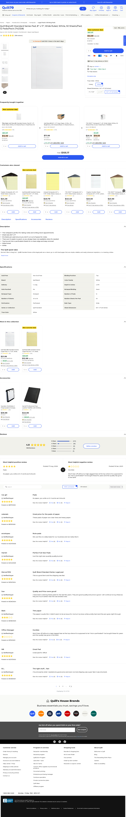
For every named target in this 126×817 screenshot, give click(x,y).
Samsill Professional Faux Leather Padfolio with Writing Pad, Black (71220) (31, 406)
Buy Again (37, 15)
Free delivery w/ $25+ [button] (8, 205)
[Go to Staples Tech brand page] (76, 714)
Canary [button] (91, 84)
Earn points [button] (119, 28)
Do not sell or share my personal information (88, 808)
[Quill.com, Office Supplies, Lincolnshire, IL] (8, 801)
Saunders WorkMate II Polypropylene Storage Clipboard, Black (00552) (8, 406)
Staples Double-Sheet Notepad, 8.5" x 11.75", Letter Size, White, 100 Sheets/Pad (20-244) (95, 192)
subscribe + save (58, 15)
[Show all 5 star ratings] (64, 441)
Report (68, 503)
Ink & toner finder (69, 754)
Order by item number (71, 760)
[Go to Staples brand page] (67, 714)
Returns (5, 754)
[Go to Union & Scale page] (85, 714)
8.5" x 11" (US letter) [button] (112, 92)
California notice (55, 808)
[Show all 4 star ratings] (64, 443)
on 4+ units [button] (10, 360)
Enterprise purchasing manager (43, 774)
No (59, 503)
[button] (82, 8)
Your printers (68, 757)
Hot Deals (30, 15)
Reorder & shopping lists (71, 751)
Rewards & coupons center (72, 763)
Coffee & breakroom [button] (101, 15)
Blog (95, 754)
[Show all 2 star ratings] (64, 448)
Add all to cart (63, 157)
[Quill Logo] (8, 7)
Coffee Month (47, 15)
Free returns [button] (93, 71)
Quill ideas (36, 783)
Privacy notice (43, 808)
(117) (74, 441)
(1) (73, 451)
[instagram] (54, 741)
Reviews (49, 219)
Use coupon (82, 729)
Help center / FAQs (9, 763)
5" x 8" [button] (100, 92)
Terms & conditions (31, 808)
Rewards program (39, 754)
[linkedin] (59, 741)
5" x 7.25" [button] (91, 92)
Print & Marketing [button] (71, 15)
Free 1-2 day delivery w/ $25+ (99, 61)
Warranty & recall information (12, 769)
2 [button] (59, 686)
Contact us (6, 775)
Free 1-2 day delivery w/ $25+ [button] (31, 207)
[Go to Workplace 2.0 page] (93, 714)
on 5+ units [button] (32, 417)
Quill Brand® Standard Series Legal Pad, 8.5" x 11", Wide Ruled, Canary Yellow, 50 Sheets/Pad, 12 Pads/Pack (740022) (31, 192)
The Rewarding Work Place (102, 757)
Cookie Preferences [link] (68, 808)
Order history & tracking (10, 751)
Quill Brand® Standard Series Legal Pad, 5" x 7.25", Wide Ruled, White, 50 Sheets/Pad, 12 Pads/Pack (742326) (10, 350)
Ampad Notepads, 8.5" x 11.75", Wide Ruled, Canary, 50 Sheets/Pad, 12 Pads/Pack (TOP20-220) (52, 192)
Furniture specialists (39, 777)
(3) (74, 446)
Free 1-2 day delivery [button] (50, 205)
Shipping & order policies (10, 766)
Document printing (39, 771)
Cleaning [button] (115, 15)
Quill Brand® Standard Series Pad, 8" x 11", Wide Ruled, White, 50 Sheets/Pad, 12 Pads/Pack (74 (18, 123)
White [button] (99, 84)
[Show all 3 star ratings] (64, 446)
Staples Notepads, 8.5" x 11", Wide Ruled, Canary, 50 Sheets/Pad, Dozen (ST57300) (9, 192)
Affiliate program (38, 786)
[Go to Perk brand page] (58, 714)
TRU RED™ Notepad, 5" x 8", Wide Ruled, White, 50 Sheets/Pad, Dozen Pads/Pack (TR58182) (102, 123)
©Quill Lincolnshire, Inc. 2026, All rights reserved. (27, 801)
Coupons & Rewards (18, 15)
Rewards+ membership (40, 751)
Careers (96, 760)
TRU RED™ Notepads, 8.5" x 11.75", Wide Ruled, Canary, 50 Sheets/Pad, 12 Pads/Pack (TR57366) (74, 192)
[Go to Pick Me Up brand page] (49, 714)
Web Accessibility (99, 763)
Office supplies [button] (86, 15)
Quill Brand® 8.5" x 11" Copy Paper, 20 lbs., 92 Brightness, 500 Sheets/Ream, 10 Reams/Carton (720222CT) (59, 124)
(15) (74, 443)
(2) (74, 448)
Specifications (21, 219)
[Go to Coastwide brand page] (41, 714)
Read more (4, 255)
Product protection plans (41, 780)
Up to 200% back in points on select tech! (63, 2)
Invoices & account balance (11, 760)
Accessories (36, 219)
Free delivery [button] (70, 205)
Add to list (92, 76)
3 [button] (62, 686)
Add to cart (108, 51)
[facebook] (64, 741)
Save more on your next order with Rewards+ (21, 2)
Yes (52, 503)
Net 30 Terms (37, 763)
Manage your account (9, 757)
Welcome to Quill (99, 751)
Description (6, 219)
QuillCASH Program (39, 757)
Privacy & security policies (11, 772)
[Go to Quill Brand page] (32, 714)
